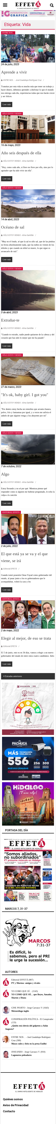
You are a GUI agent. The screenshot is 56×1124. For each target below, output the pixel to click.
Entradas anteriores (13, 676)
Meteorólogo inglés (20, 1011)
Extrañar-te (10, 320)
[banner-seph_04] (28, 708)
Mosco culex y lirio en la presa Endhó (29, 1044)
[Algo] (28, 449)
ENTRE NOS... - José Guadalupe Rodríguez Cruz (22, 80)
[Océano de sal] (28, 203)
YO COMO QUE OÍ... (21, 991)
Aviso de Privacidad (15, 1105)
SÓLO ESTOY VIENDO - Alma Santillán (18, 161)
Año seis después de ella (21, 153)
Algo (5, 474)
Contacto (9, 1111)
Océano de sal (12, 227)
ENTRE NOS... (8, 33)
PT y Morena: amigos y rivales (25, 983)
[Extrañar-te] (28, 290)
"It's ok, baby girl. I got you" (24, 394)
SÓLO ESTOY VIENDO (12, 114)
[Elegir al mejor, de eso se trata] (28, 614)
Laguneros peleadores (21, 1055)
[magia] (28, 803)
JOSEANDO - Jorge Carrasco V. (25, 1052)
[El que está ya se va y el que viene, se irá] (28, 529)
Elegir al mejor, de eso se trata (26, 638)
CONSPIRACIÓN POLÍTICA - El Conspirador (32, 1019)
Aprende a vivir (14, 72)
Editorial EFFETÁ (10, 569)
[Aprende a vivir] (28, 48)
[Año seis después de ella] (28, 129)
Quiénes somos (13, 1099)
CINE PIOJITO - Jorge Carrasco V (26, 1008)
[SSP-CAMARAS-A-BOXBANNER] (28, 758)
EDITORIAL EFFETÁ (11, 512)
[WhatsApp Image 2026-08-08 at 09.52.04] (28, 13)
